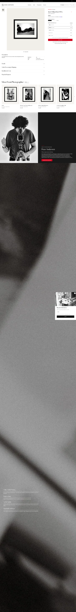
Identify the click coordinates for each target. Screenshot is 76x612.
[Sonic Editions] (8, 5)
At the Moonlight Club (61, 105)
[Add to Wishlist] (71, 12)
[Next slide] (74, 96)
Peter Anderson (51, 13)
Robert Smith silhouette (43, 105)
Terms (69, 314)
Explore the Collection (47, 160)
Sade (3, 105)
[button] (51, 9)
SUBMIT (65, 316)
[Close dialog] (75, 293)
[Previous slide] (1, 96)
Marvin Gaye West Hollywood (26, 105)
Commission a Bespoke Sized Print (63, 37)
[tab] (13, 82)
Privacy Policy (66, 314)
